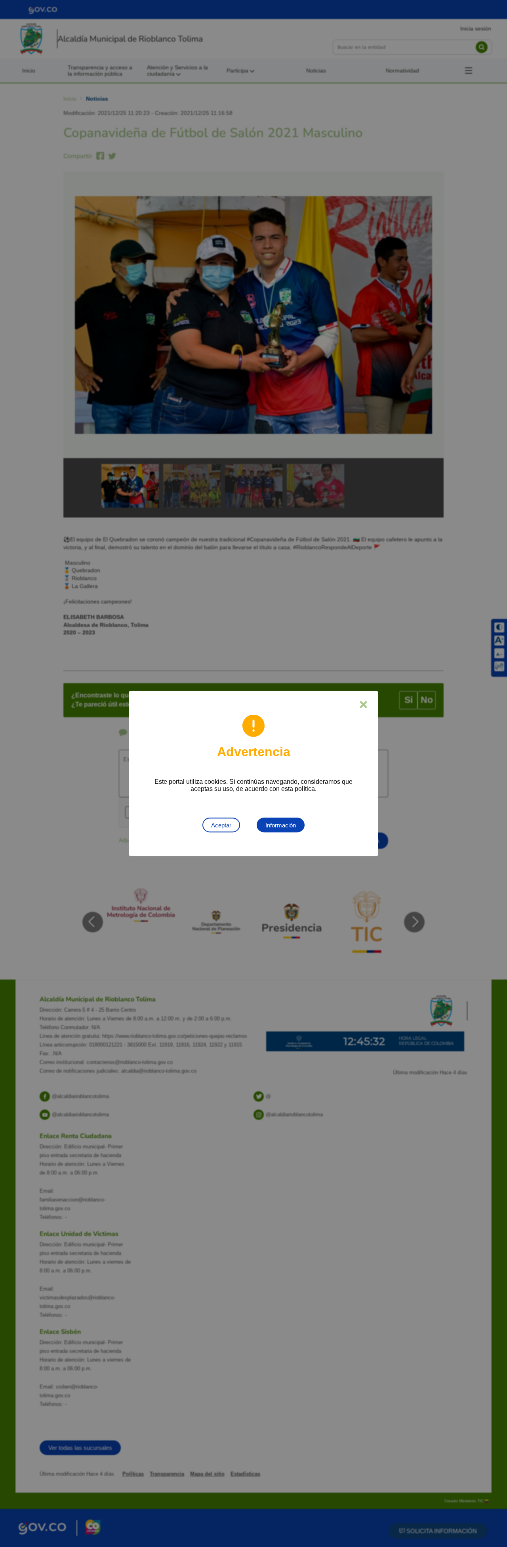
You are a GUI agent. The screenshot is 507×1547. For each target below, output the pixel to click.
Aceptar (221, 825)
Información (280, 825)
